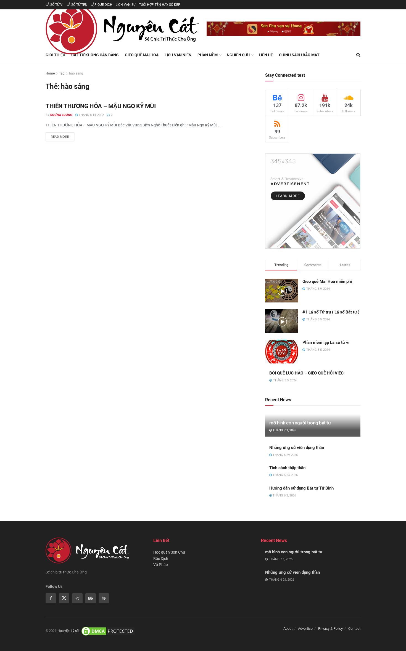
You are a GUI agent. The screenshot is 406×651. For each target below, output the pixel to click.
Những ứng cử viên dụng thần (296, 447)
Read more (60, 137)
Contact (354, 628)
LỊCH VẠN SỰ (126, 5)
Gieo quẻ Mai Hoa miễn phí (327, 281)
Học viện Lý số (68, 631)
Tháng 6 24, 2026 (285, 475)
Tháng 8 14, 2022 (91, 115)
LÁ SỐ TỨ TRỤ (77, 5)
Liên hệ (266, 55)
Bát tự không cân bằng (95, 55)
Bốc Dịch (160, 558)
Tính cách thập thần (287, 467)
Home (50, 73)
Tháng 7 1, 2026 (284, 430)
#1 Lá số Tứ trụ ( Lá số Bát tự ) (330, 312)
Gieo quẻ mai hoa (142, 55)
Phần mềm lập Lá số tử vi (325, 342)
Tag (62, 73)
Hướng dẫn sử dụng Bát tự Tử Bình (301, 488)
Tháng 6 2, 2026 (284, 495)
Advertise (305, 628)
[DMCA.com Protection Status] (108, 631)
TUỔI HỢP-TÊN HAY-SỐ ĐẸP (159, 5)
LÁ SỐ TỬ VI (54, 5)
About (287, 628)
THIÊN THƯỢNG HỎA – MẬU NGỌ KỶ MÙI (100, 106)
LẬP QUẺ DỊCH (101, 5)
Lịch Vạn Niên (178, 55)
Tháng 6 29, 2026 (285, 455)
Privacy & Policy (330, 628)
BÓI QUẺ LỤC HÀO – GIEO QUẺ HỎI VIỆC (306, 373)
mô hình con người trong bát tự (300, 423)
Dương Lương (61, 115)
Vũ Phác (160, 564)
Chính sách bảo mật (299, 55)
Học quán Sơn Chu (169, 552)
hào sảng (76, 73)
